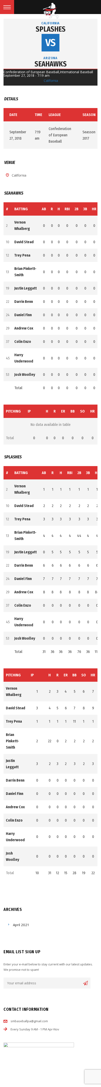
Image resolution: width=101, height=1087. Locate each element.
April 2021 (21, 924)
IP (29, 411)
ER (63, 411)
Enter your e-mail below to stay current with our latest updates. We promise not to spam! (48, 967)
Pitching (13, 411)
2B (76, 209)
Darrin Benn (23, 301)
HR (94, 209)
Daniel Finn (23, 315)
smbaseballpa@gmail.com (29, 1021)
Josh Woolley (24, 374)
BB (72, 411)
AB (44, 209)
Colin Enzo (22, 341)
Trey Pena (22, 255)
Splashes (51, 29)
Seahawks (51, 64)
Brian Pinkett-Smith (12, 741)
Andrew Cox (23, 328)
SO (82, 411)
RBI (67, 209)
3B (85, 209)
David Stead (24, 242)
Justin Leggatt (25, 288)
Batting (21, 209)
